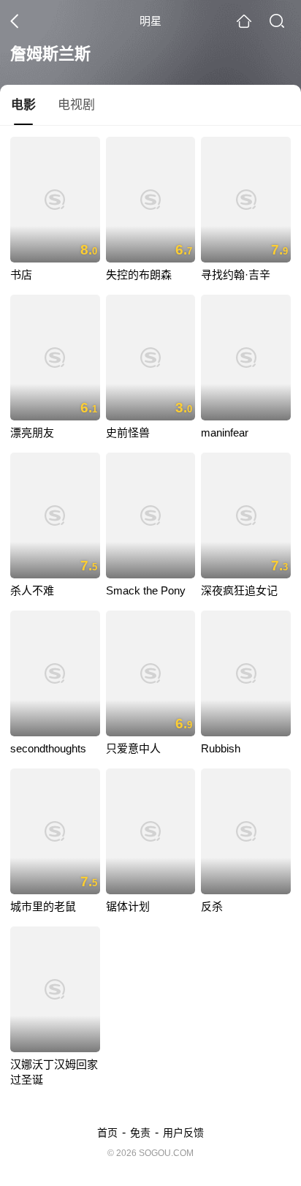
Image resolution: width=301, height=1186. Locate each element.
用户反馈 (183, 1132)
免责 (140, 1132)
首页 (107, 1132)
